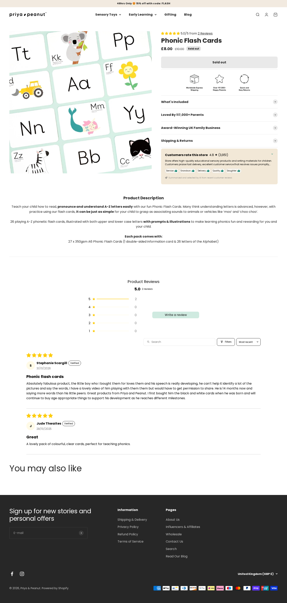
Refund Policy (128, 534)
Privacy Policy (128, 527)
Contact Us (174, 541)
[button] (171, 33)
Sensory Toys (106, 14)
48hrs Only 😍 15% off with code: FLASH (143, 3)
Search (171, 549)
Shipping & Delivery (132, 519)
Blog (188, 14)
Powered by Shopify (55, 588)
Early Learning (141, 14)
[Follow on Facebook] (12, 573)
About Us (173, 519)
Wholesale (174, 534)
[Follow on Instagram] (22, 573)
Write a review (176, 315)
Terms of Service (131, 541)
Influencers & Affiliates (183, 527)
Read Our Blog (176, 556)
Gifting (170, 14)
